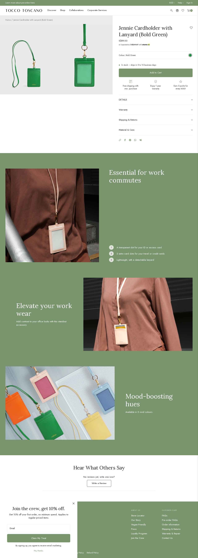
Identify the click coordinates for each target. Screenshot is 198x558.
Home (8, 19)
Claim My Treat (38, 538)
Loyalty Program (139, 533)
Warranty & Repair (171, 533)
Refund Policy (93, 552)
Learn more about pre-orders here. (20, 2)
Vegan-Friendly (138, 524)
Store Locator (137, 515)
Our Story (136, 520)
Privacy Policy (78, 552)
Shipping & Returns (171, 529)
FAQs (164, 515)
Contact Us (167, 538)
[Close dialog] (73, 503)
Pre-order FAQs (170, 520)
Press (134, 529)
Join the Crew (137, 538)
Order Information (170, 524)
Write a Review (101, 484)
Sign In (190, 2)
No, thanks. (39, 550)
